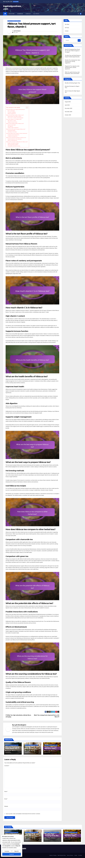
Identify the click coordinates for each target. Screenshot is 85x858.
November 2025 (68, 111)
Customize (7, 851)
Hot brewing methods (11, 130)
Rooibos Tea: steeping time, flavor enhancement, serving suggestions (72, 61)
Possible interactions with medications (15, 139)
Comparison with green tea (12, 136)
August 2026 (68, 101)
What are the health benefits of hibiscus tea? (15, 123)
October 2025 (68, 114)
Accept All (11, 854)
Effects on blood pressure (12, 140)
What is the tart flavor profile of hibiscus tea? (15, 115)
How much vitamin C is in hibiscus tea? (14, 119)
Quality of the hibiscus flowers (13, 143)
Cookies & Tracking (52, 855)
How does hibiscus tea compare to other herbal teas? (16, 133)
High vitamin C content (12, 120)
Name (6, 791)
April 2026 (67, 105)
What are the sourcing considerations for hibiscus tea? (17, 141)
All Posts (36, 13)
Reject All (16, 851)
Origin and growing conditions (13, 144)
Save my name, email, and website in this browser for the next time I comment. (23, 813)
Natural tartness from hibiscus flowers (14, 116)
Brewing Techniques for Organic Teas (52, 832)
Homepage (20, 13)
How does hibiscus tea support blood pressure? (15, 109)
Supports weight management (13, 127)
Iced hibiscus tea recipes (12, 131)
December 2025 (68, 108)
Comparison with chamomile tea (13, 134)
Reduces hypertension (12, 113)
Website (6, 806)
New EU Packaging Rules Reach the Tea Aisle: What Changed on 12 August (72, 51)
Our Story (12, 13)
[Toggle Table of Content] (26, 108)
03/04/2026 (28, 837)
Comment (6, 765)
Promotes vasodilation (12, 112)
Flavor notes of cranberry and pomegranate (15, 117)
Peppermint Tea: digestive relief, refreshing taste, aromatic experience (72, 67)
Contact (28, 13)
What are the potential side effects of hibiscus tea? (16, 137)
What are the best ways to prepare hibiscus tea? (15, 129)
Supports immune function (12, 122)
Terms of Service (70, 855)
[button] (78, 13)
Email (6, 798)
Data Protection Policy (62, 855)
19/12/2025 (48, 837)
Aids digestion (10, 126)
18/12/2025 (68, 837)
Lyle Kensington (17, 30)
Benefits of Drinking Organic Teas (72, 83)
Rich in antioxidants (11, 110)
